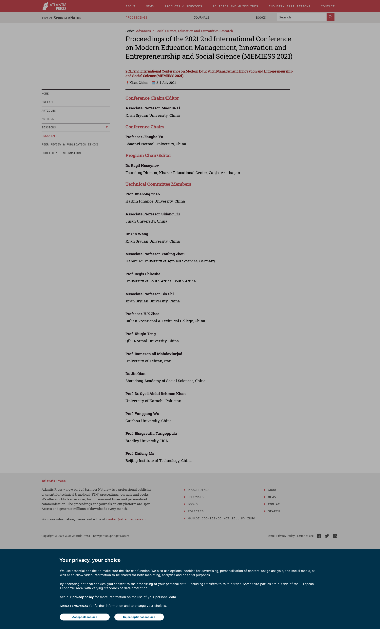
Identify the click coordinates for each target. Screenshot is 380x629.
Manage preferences (74, 605)
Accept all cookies (84, 616)
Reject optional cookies (139, 616)
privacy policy (83, 597)
